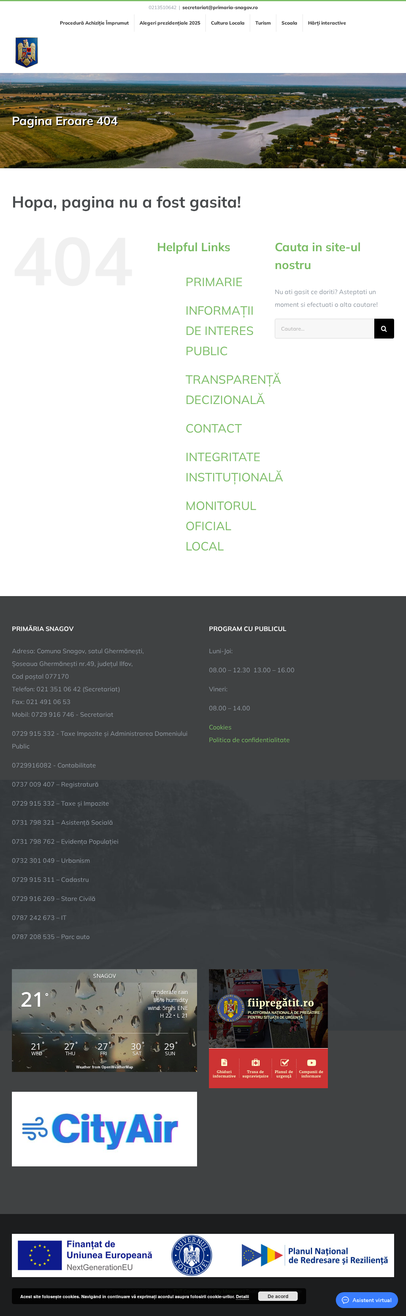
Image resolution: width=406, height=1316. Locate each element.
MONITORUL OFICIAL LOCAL (221, 526)
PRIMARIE (214, 281)
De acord (278, 1296)
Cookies (220, 727)
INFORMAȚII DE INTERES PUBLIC (220, 330)
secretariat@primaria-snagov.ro (220, 7)
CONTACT (214, 428)
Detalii (242, 1296)
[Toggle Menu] (389, 52)
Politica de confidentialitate (249, 740)
